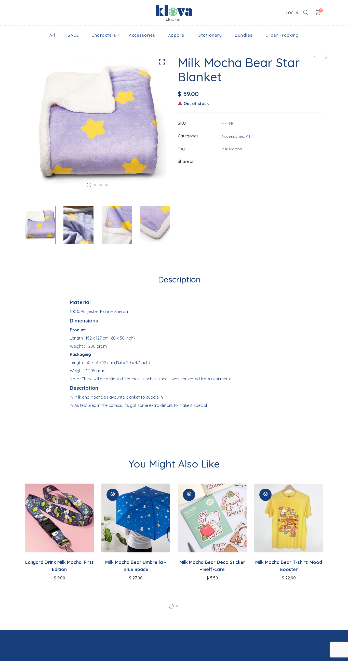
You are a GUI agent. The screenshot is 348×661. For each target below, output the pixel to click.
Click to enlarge (162, 62)
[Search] (305, 12)
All (248, 136)
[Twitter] (234, 161)
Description (179, 279)
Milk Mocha (231, 148)
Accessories (232, 136)
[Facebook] (223, 161)
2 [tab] (177, 606)
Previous (18, 225)
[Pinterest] (254, 161)
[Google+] (244, 161)
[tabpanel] (59, 532)
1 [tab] (171, 606)
